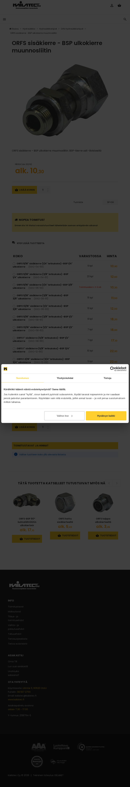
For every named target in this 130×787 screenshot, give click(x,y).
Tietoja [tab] (107, 378)
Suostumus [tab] (22, 378)
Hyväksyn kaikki (106, 415)
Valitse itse (63, 415)
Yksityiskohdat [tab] (65, 378)
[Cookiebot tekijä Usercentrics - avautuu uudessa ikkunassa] (112, 369)
